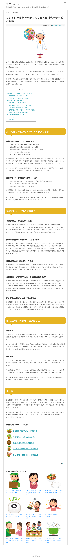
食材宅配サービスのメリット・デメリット (19, 93)
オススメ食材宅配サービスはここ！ (17, 115)
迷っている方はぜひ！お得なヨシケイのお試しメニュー (15, 491)
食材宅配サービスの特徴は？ (15, 100)
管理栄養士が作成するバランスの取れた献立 (22, 110)
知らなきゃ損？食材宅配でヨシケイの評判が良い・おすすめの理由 (14, 540)
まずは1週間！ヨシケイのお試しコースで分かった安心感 (15, 515)
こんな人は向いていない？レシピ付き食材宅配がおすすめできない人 (34, 492)
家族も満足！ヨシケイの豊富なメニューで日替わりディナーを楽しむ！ (35, 540)
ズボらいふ (12, 4)
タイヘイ (11, 119)
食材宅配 (55, 25)
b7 (63, 464)
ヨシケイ (61, 25)
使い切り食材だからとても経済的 (18, 112)
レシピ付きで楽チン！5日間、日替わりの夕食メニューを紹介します (34, 516)
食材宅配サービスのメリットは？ (18, 96)
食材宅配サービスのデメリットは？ (19, 98)
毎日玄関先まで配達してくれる (18, 107)
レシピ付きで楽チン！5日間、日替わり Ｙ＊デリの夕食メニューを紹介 (54, 540)
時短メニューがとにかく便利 (17, 103)
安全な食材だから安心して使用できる (20, 105)
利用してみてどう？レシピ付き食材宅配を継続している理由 (53, 491)
